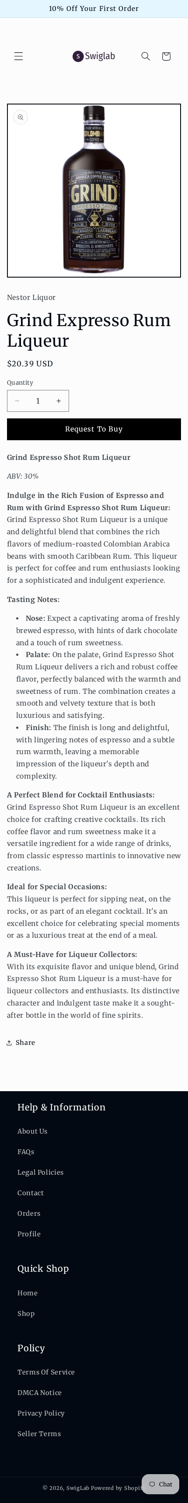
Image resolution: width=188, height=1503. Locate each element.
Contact (30, 1193)
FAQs (26, 1152)
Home (27, 1293)
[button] (18, 56)
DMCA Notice (39, 1393)
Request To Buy (94, 429)
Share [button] (25, 1043)
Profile (29, 1234)
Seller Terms (39, 1434)
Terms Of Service (46, 1372)
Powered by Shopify (118, 1488)
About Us (32, 1131)
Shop (26, 1314)
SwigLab (78, 1488)
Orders (29, 1214)
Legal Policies (40, 1172)
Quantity (20, 382)
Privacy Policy (41, 1413)
